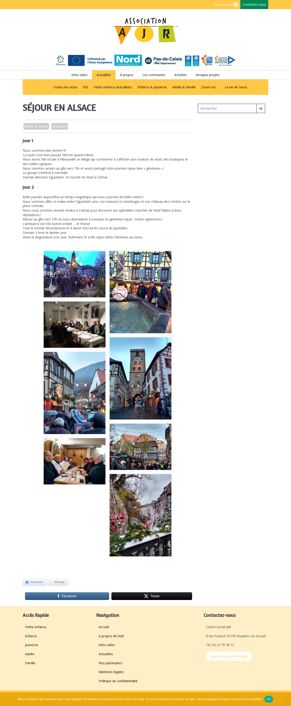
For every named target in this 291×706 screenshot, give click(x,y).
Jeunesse (31, 645)
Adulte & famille (184, 87)
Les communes (154, 75)
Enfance (31, 636)
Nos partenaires (110, 663)
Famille (30, 663)
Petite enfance (35, 627)
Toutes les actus (65, 87)
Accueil (104, 627)
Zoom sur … (210, 87)
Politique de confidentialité (118, 681)
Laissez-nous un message (229, 656)
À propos (126, 75)
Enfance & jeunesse (152, 87)
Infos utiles (79, 75)
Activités (180, 75)
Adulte (29, 654)
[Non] (285, 699)
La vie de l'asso (236, 87)
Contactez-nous (254, 4)
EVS (85, 87)
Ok (269, 699)
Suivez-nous (224, 4)
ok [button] (261, 108)
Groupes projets (208, 75)
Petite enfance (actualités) (113, 87)
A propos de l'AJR (111, 636)
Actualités (104, 75)
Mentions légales (111, 672)
